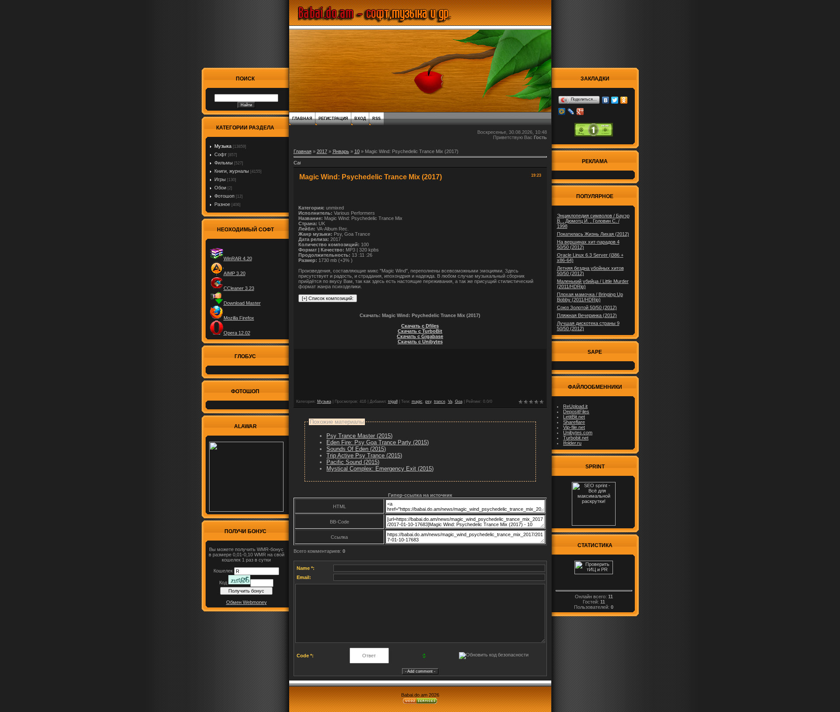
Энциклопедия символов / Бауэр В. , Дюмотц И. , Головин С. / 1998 (593, 221)
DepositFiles (576, 411)
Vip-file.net (574, 427)
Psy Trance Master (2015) (359, 436)
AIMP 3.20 (234, 273)
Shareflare (574, 422)
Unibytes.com (577, 432)
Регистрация (333, 118)
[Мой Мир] (562, 111)
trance (439, 401)
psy (428, 401)
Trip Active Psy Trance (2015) (364, 455)
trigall (393, 401)
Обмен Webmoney (246, 602)
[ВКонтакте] (605, 100)
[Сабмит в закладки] (297, 165)
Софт (220, 154)
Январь (340, 151)
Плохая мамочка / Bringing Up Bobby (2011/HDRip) (590, 297)
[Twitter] (615, 100)
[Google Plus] (580, 111)
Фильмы (223, 162)
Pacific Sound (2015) (352, 462)
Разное (222, 204)
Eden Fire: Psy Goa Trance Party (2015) (377, 442)
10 (357, 151)
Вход (360, 118)
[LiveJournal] (571, 111)
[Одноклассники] (624, 100)
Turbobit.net (575, 437)
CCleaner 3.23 (239, 288)
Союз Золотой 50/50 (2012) (587, 307)
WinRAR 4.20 (238, 258)
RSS (376, 118)
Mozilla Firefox (239, 318)
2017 (322, 151)
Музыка (222, 146)
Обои (220, 187)
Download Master (242, 303)
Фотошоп (224, 196)
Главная (302, 118)
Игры (220, 179)
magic (417, 401)
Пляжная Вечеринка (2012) (587, 315)
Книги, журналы (231, 171)
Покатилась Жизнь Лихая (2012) (593, 234)
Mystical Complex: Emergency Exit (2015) (380, 468)
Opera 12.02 (237, 332)
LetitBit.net (574, 416)
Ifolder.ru (572, 443)
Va (450, 401)
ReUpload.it (575, 406)
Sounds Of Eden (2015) (356, 449)
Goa (458, 401)
